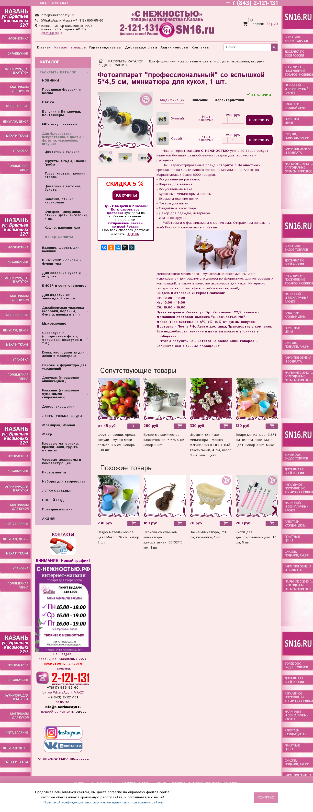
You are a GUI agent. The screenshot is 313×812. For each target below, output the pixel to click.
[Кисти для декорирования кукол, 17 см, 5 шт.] (257, 496)
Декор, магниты (115, 64)
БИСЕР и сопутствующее (64, 285)
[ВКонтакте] (104, 247)
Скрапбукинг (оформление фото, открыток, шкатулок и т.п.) (62, 338)
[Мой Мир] (118, 247)
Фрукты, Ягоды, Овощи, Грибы (66, 163)
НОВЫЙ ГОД (53, 500)
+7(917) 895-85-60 (63, 687)
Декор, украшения (58, 406)
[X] (125, 247)
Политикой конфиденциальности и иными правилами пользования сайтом (104, 802)
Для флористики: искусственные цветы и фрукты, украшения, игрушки (207, 61)
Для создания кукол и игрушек (61, 275)
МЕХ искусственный (59, 124)
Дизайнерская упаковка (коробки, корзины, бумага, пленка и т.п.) (63, 311)
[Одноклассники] (111, 247)
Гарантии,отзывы (105, 47)
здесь (133, 234)
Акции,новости (174, 47)
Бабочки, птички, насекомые (59, 201)
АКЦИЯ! (48, 518)
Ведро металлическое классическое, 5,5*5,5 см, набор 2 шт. (164, 439)
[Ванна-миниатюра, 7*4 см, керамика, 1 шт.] (211, 496)
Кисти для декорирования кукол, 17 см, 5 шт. (256, 537)
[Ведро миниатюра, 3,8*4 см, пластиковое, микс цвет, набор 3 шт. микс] (257, 399)
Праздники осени (57, 509)
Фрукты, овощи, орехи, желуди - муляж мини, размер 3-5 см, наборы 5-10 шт (117, 442)
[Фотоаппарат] (125, 120)
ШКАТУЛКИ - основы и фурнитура (61, 262)
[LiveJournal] (131, 247)
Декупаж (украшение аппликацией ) (60, 379)
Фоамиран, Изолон (58, 425)
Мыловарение (54, 323)
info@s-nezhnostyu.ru (58, 15)
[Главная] (101, 61)
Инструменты (54, 472)
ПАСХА (48, 102)
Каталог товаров (70, 47)
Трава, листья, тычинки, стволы (66, 175)
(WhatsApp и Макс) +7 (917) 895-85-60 (71, 20)
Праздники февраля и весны (61, 91)
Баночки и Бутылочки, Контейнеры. (61, 113)
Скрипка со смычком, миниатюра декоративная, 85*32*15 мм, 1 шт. (163, 540)
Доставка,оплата (141, 47)
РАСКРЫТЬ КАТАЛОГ (125, 61)
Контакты (200, 47)
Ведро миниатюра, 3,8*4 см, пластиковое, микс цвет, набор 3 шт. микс (256, 439)
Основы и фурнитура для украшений (64, 367)
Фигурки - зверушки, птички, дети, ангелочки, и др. (66, 215)
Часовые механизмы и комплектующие (61, 461)
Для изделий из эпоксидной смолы (58, 297)
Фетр (47, 434)
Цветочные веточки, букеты (63, 188)
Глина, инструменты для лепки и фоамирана (63, 354)
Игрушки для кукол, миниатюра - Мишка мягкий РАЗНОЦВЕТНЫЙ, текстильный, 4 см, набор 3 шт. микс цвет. (211, 445)
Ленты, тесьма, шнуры (62, 415)
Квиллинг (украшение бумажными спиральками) (60, 394)
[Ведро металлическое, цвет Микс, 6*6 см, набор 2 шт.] (119, 496)
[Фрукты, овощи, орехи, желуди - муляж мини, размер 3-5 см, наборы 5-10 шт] (119, 399)
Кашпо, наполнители (62, 227)
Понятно (265, 797)
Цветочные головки (62, 151)
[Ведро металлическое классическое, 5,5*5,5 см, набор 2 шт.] (165, 399)
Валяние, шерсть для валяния (60, 249)
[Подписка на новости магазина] (125, 195)
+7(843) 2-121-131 (63, 697)
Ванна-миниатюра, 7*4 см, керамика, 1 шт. (208, 535)
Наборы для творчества (63, 481)
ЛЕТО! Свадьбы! (56, 490)
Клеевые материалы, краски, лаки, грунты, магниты (60, 447)
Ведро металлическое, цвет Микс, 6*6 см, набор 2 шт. (118, 537)
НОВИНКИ (50, 80)
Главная (44, 47)
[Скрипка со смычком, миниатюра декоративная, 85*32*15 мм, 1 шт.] (165, 496)
